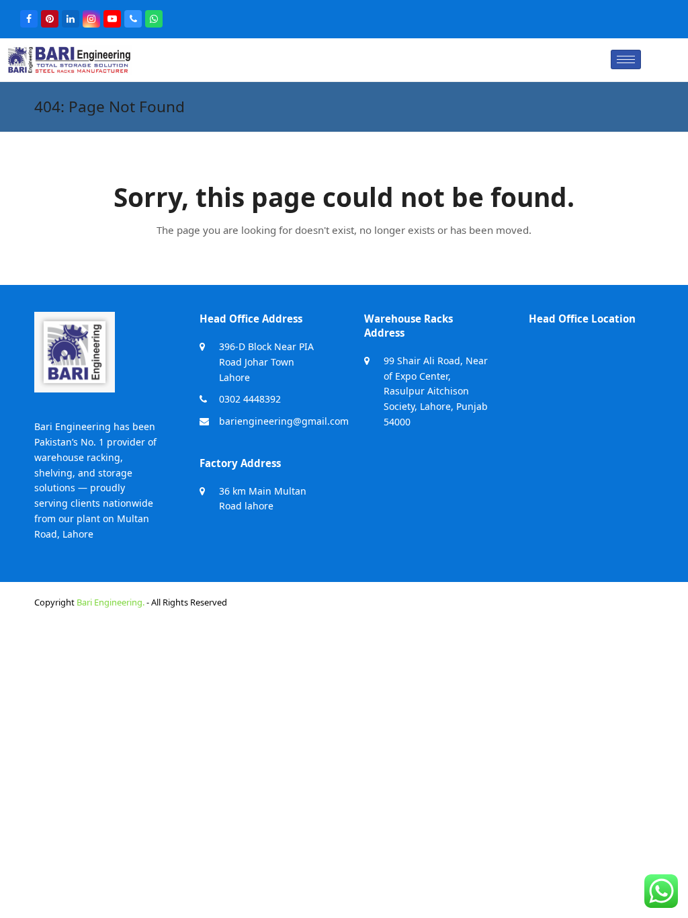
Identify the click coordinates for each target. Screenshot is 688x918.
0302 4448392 (250, 398)
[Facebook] (29, 19)
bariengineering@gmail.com (284, 421)
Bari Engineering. (110, 602)
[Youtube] (112, 19)
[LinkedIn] (70, 19)
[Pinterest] (49, 19)
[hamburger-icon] (626, 59)
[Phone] (133, 19)
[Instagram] (91, 19)
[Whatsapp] (154, 19)
